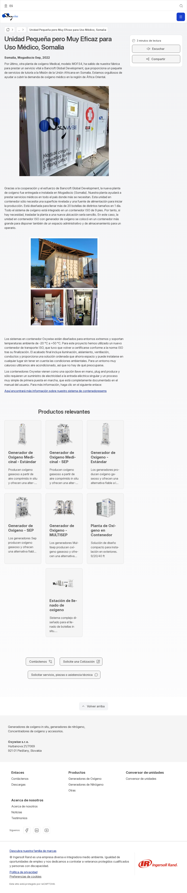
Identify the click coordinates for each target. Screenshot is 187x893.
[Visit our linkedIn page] (36, 830)
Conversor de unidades (141, 778)
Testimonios (19, 818)
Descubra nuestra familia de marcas (32, 851)
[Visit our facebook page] (26, 830)
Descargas (18, 784)
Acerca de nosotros (24, 806)
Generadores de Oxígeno (85, 778)
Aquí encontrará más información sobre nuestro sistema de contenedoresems (55, 391)
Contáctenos (19, 778)
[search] (181, 6)
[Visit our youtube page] (46, 830)
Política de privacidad (23, 872)
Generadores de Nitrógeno (86, 784)
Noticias (16, 812)
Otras (72, 790)
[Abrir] (181, 17)
